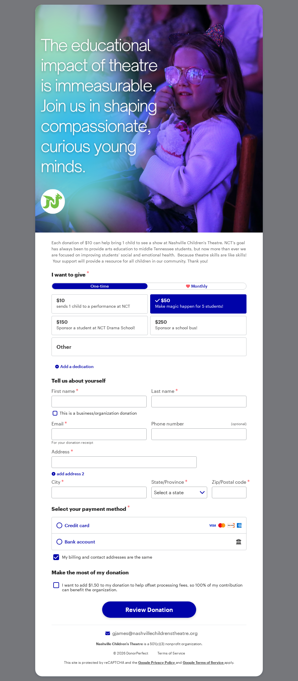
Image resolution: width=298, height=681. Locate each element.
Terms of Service (171, 653)
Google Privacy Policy (157, 662)
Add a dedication (77, 366)
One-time (100, 286)
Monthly (199, 286)
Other (63, 347)
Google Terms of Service (203, 662)
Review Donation (149, 609)
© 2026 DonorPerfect (130, 653)
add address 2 (70, 473)
